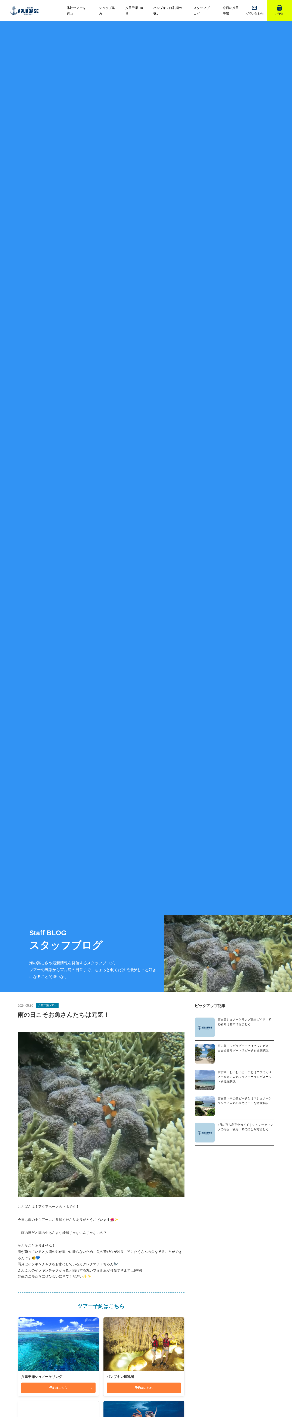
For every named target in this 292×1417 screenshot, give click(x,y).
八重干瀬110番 (134, 10)
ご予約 (279, 13)
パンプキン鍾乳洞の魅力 (167, 10)
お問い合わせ (254, 13)
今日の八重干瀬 (231, 10)
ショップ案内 (107, 10)
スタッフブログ (201, 10)
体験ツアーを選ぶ (76, 10)
